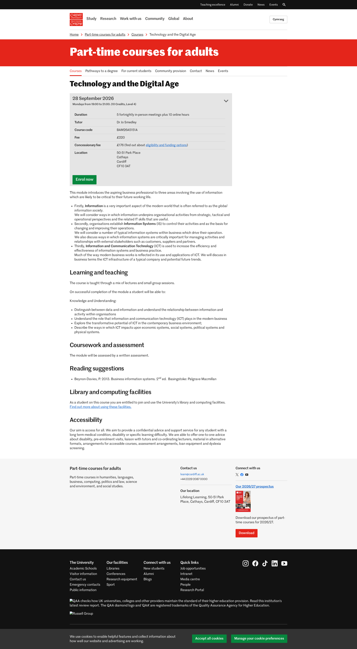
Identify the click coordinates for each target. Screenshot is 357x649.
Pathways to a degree (101, 71)
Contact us (78, 579)
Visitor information (83, 574)
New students (154, 568)
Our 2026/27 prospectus (255, 486)
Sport (111, 584)
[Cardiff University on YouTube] (284, 563)
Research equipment (122, 579)
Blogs (148, 579)
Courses (137, 34)
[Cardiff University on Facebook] (255, 563)
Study (91, 19)
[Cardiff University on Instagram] (246, 563)
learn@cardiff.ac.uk (192, 474)
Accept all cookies (209, 638)
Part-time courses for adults (105, 34)
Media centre (190, 579)
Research (108, 19)
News (261, 4)
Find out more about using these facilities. (100, 407)
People (185, 584)
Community (155, 19)
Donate (248, 4)
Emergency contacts (85, 584)
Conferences (116, 574)
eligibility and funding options (166, 145)
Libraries (113, 568)
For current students (136, 71)
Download (246, 533)
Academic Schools (83, 568)
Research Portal (192, 590)
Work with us (130, 19)
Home (74, 34)
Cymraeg (278, 19)
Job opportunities (193, 568)
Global (173, 19)
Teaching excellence (212, 4)
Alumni (234, 4)
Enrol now (84, 180)
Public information (83, 590)
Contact (196, 71)
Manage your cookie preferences (259, 638)
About (188, 19)
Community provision (170, 71)
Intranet (186, 574)
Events (273, 4)
